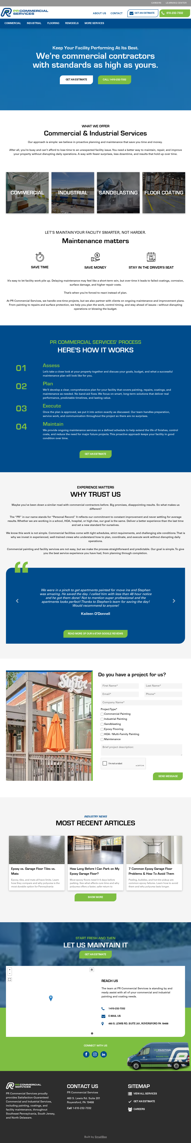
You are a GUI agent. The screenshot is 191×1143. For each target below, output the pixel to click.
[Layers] (92, 970)
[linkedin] (103, 1054)
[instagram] (95, 1054)
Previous (17, 601)
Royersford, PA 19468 (80, 1102)
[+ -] (51, 1001)
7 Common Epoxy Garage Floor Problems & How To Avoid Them (151, 871)
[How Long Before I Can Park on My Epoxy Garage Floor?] (95, 850)
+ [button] (10, 970)
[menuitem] (156, 3)
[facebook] (86, 1054)
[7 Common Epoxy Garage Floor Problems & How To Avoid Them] (154, 850)
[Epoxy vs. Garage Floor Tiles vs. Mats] (37, 850)
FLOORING (53, 23)
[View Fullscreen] (10, 979)
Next (174, 601)
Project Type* (109, 709)
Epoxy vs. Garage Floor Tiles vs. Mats (33, 871)
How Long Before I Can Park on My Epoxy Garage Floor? (94, 871)
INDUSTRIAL (34, 23)
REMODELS (72, 23)
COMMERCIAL (12, 23)
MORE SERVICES (94, 23)
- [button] (10, 973)
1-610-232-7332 (81, 1108)
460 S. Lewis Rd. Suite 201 (83, 1098)
